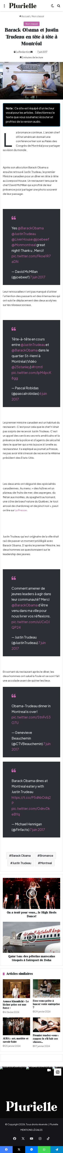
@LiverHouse (22, 239)
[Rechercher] (58, 7)
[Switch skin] (52, 7)
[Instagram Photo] (13, 1080)
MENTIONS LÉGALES (31, 1129)
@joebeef (41, 239)
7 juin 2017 (37, 277)
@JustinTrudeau (24, 234)
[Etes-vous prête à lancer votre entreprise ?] (46, 988)
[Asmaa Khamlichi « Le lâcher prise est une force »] (16, 988)
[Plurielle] (23, 5)
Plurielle (54, 1124)
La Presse (21, 510)
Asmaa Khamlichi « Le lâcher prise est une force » (16, 1005)
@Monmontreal (24, 245)
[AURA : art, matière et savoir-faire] (16, 1026)
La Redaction (23, 52)
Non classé (38, 16)
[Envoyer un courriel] (31, 52)
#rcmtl (37, 367)
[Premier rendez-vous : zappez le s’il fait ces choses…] (46, 1024)
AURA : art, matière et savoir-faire (15, 1040)
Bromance (46, 855)
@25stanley (21, 367)
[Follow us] (57, 1072)
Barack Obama (21, 855)
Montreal (46, 863)
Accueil (25, 16)
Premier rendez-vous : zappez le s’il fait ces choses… (46, 1039)
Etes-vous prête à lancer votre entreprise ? (46, 1004)
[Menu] (4, 7)
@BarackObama (31, 228)
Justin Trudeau (22, 863)
